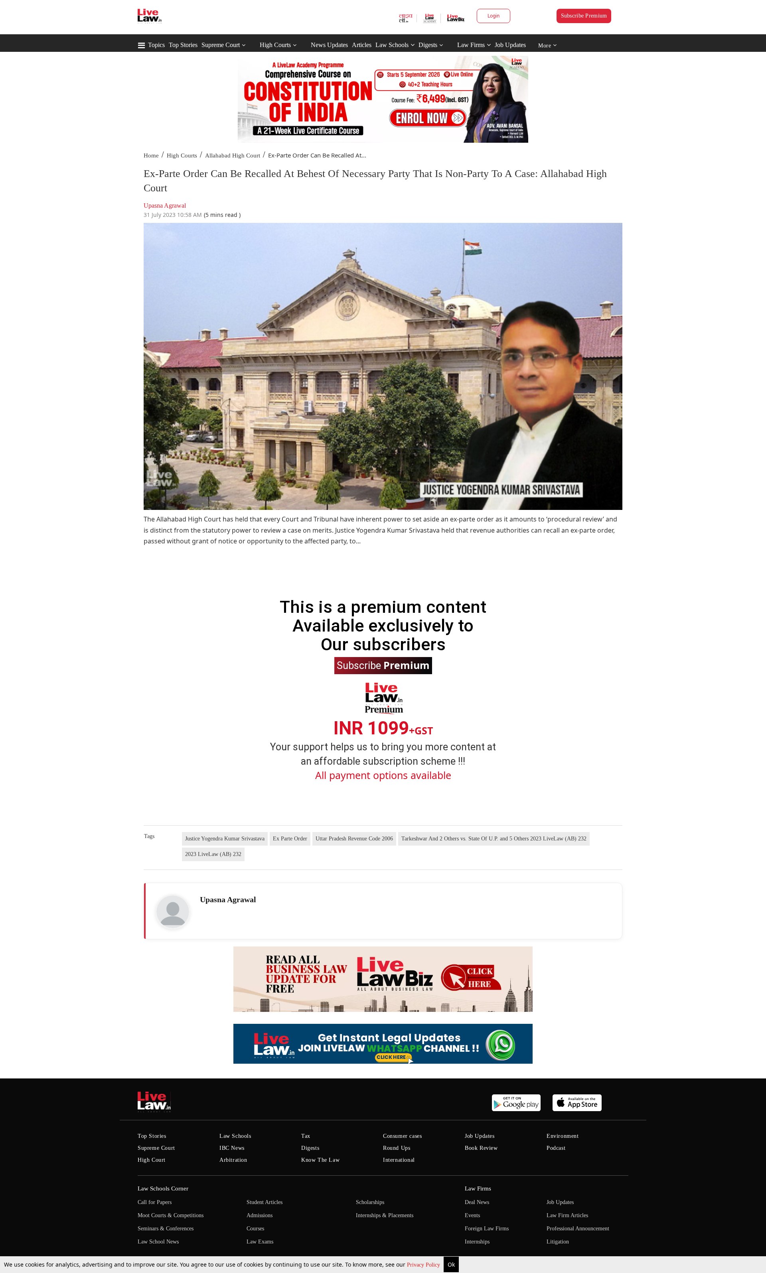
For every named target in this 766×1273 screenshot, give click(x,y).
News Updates (329, 44)
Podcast (556, 1148)
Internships (477, 1242)
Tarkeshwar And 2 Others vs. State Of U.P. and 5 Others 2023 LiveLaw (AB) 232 (493, 839)
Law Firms (471, 44)
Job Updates (510, 44)
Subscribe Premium (584, 16)
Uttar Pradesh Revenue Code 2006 (354, 839)
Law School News (158, 1242)
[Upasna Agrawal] (172, 911)
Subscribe (383, 665)
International (399, 1160)
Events (472, 1215)
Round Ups (396, 1148)
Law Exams (260, 1242)
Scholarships (370, 1202)
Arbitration (233, 1160)
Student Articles (264, 1202)
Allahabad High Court (232, 155)
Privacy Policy (424, 1265)
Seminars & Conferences (165, 1229)
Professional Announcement (578, 1229)
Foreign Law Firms (487, 1229)
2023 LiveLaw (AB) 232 (213, 854)
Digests (428, 44)
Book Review (481, 1148)
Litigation (558, 1242)
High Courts (275, 44)
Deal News (477, 1202)
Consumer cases (402, 1136)
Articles (361, 44)
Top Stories (183, 44)
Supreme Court (220, 44)
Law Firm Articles (567, 1215)
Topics (156, 44)
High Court (152, 1160)
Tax (305, 1136)
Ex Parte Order (290, 839)
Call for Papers (155, 1202)
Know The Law (320, 1160)
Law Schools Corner (163, 1188)
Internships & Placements (384, 1215)
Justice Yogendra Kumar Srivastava (225, 839)
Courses (255, 1229)
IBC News (232, 1148)
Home (151, 155)
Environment (563, 1136)
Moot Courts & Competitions (170, 1215)
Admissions (259, 1215)
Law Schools (392, 44)
